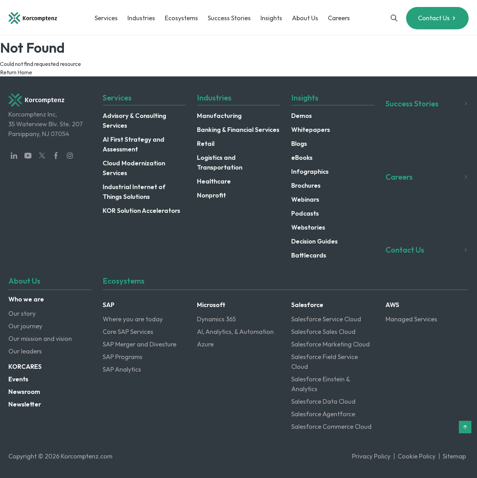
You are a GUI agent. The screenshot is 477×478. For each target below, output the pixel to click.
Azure (205, 344)
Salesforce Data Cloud (323, 401)
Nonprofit (211, 195)
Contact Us (434, 18)
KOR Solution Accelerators (141, 211)
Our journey (25, 326)
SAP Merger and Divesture (139, 344)
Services (106, 18)
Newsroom (24, 392)
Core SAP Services (128, 332)
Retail (205, 144)
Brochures (306, 185)
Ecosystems (181, 18)
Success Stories (229, 18)
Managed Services (411, 319)
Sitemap (454, 456)
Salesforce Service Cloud (326, 319)
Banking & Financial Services (238, 130)
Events (18, 379)
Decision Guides (314, 241)
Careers (339, 18)
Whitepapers (310, 130)
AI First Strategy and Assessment (133, 144)
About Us (305, 18)
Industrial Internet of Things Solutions (134, 192)
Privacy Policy (371, 456)
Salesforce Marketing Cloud (330, 344)
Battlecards (308, 255)
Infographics (310, 171)
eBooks (302, 158)
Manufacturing (219, 116)
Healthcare (214, 181)
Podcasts (305, 213)
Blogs (299, 144)
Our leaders (25, 351)
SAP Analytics (122, 369)
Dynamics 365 (216, 319)
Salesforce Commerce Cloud (331, 427)
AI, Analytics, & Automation (235, 332)
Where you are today (133, 319)
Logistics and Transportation (219, 162)
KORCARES (25, 367)
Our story (22, 313)
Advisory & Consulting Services (134, 120)
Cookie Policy (416, 456)
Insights (271, 18)
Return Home (16, 72)
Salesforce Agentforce (323, 414)
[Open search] (394, 18)
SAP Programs (122, 357)
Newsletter (24, 404)
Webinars (305, 199)
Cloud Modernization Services (134, 168)
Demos (301, 116)
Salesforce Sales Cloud (323, 332)
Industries (141, 18)
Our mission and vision (40, 339)
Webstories (308, 227)
